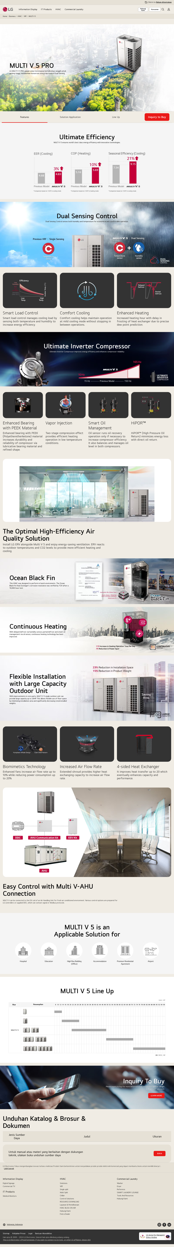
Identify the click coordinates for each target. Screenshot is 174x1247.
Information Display (28, 9)
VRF (25, 16)
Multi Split (64, 1192)
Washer (120, 1183)
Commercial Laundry (74, 9)
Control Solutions (67, 1198)
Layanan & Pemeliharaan (69, 1205)
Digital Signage (8, 1183)
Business (12, 16)
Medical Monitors (10, 1196)
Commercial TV (9, 1186)
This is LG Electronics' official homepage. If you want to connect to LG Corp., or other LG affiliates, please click (47, 1240)
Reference (121, 1189)
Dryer (119, 1186)
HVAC (58, 9)
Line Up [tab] (116, 117)
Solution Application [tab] (70, 117)
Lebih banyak (9, 1168)
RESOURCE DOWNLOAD (69, 1202)
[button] (163, 9)
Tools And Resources (125, 1195)
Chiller (62, 1195)
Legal (30, 1233)
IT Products (46, 9)
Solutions (63, 1183)
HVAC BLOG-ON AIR (68, 1208)
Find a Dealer (65, 1214)
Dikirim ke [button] (160, 2)
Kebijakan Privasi (18, 1233)
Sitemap (6, 1233)
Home (5, 16)
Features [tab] (24, 117)
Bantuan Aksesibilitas (43, 1233)
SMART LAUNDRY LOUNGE (127, 1192)
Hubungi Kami (65, 1211)
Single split (64, 1189)
